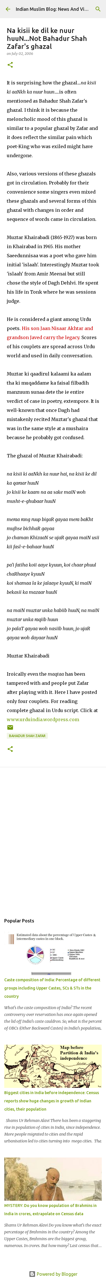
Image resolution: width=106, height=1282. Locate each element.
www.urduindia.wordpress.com (43, 719)
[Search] (98, 9)
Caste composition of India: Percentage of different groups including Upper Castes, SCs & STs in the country (52, 988)
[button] (10, 65)
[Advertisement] (53, 847)
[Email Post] (10, 729)
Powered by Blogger (56, 1274)
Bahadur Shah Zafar (27, 736)
